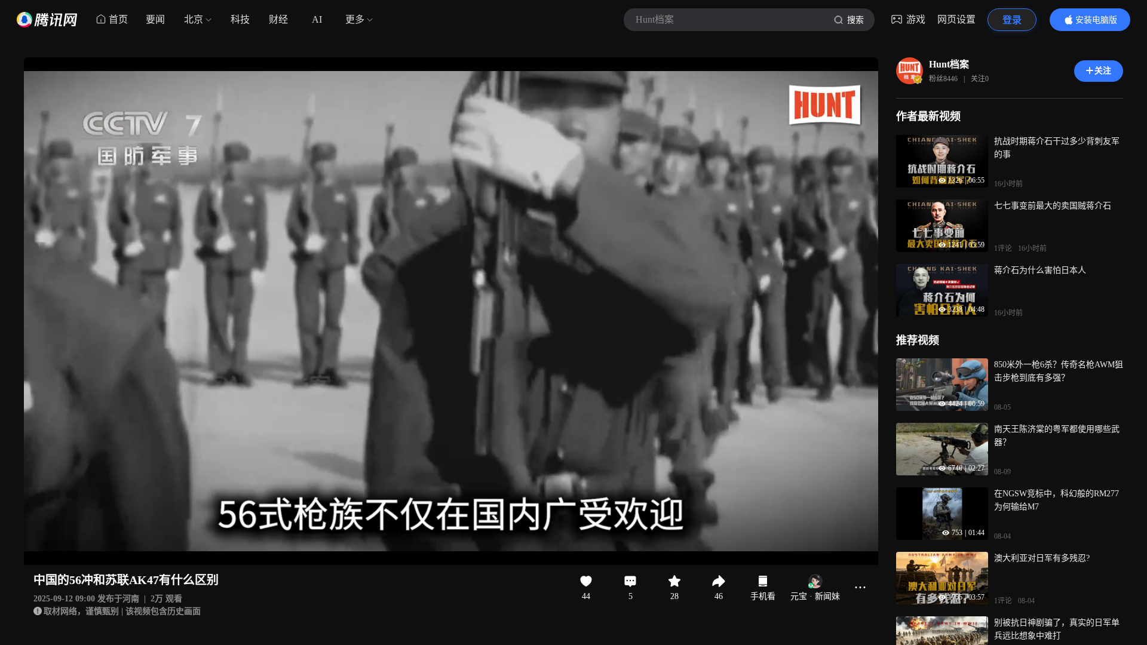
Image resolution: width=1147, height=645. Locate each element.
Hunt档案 (949, 64)
